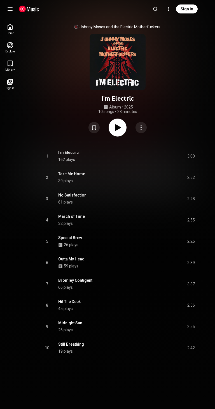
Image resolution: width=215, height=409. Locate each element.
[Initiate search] (155, 8)
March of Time (71, 216)
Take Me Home (71, 174)
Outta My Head (71, 259)
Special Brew (70, 237)
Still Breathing (71, 344)
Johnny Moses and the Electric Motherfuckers (120, 27)
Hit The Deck (69, 301)
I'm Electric (68, 152)
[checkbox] (191, 156)
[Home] (29, 9)
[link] (10, 29)
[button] (94, 127)
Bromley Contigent (75, 280)
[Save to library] (94, 127)
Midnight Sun (70, 323)
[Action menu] (141, 127)
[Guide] (10, 9)
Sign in (187, 9)
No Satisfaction (72, 195)
